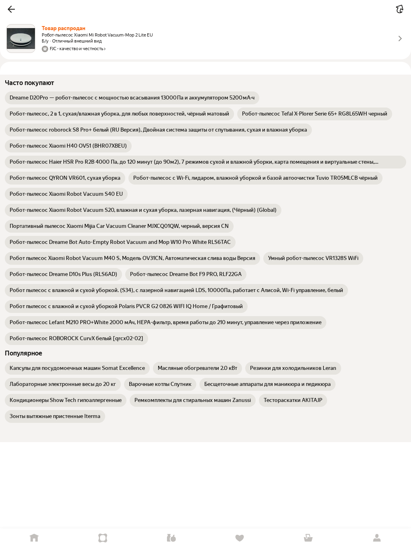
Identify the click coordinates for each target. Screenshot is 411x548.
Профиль (376, 538)
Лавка (171, 538)
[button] (11, 9)
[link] (132, 97)
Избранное (240, 538)
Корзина (308, 538)
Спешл (103, 538)
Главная (34, 538)
